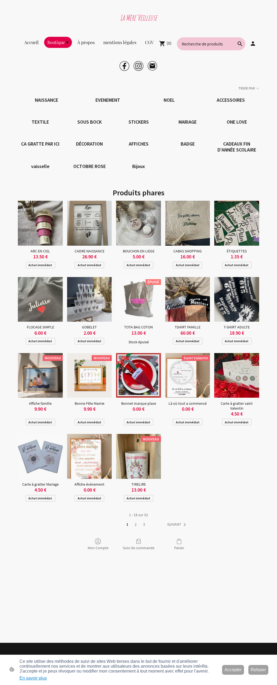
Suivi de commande (138, 547)
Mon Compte (98, 547)
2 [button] (136, 524)
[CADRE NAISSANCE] (89, 223)
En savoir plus (33, 678)
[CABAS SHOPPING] (187, 223)
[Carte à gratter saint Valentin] (236, 375)
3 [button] (144, 524)
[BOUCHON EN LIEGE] (138, 223)
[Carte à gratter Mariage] (40, 456)
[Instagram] (138, 66)
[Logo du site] (138, 25)
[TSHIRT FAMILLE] (187, 299)
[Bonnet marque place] (138, 375)
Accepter (233, 669)
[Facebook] (124, 66)
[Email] (152, 66)
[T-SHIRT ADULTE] (236, 299)
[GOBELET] (89, 299)
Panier (179, 547)
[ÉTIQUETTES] (236, 223)
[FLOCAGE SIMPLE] (40, 299)
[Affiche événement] (89, 456)
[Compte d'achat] (253, 43)
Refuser (258, 669)
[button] (240, 44)
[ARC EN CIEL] (40, 223)
